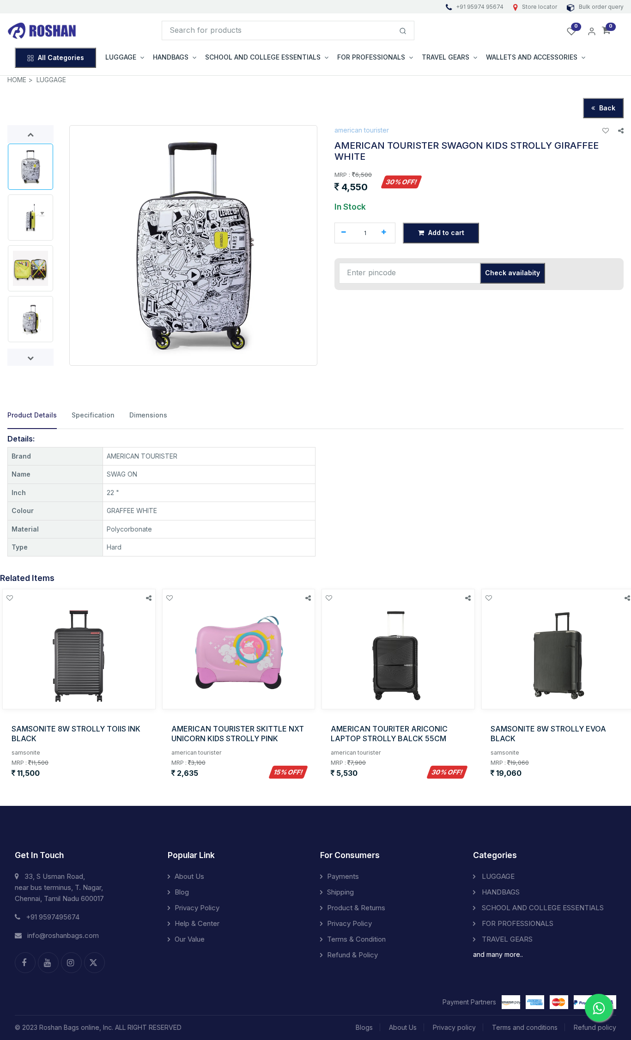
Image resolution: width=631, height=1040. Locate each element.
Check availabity (512, 273)
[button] (606, 31)
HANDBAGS (500, 892)
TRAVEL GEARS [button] (445, 57)
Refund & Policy (352, 954)
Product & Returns (356, 907)
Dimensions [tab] (148, 415)
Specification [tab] (93, 415)
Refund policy (595, 1027)
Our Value (190, 939)
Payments (343, 876)
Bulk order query (600, 6)
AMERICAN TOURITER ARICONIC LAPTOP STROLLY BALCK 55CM (389, 733)
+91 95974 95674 (480, 6)
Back (606, 108)
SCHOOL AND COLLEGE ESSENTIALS (542, 907)
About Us (189, 876)
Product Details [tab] (32, 415)
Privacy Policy (197, 907)
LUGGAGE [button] (120, 57)
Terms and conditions (525, 1027)
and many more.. (498, 954)
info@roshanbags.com (63, 935)
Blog (182, 892)
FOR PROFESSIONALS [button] (371, 57)
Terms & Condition (356, 939)
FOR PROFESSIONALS (516, 923)
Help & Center (197, 923)
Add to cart (445, 232)
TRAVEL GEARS (506, 939)
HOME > (20, 80)
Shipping (340, 892)
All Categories (61, 57)
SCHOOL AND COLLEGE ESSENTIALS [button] (263, 57)
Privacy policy (454, 1027)
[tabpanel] (315, 496)
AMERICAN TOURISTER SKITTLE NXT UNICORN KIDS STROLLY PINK (237, 733)
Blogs (364, 1027)
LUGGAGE (51, 80)
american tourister (361, 130)
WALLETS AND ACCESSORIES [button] (531, 57)
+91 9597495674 (52, 917)
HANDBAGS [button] (170, 57)
